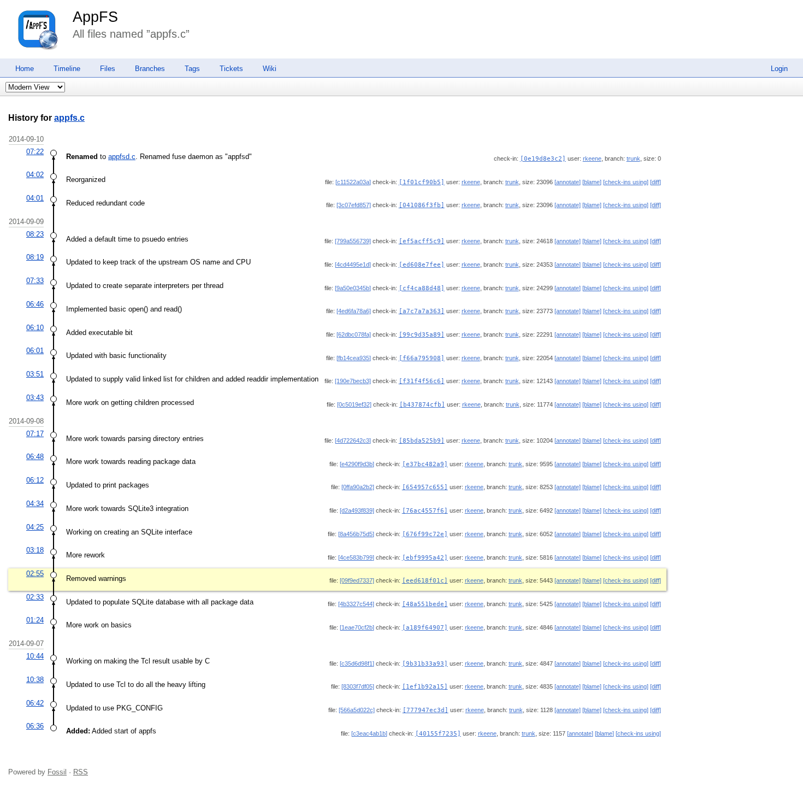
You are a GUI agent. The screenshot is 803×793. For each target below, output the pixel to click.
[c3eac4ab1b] (369, 733)
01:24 (35, 620)
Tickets (231, 68)
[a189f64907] (425, 627)
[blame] (591, 182)
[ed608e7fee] (422, 264)
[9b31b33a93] (425, 663)
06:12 (35, 480)
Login (779, 68)
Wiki (269, 68)
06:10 (35, 328)
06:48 (35, 457)
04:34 (35, 504)
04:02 (35, 175)
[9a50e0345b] (353, 288)
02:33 (35, 597)
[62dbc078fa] (353, 334)
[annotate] (567, 182)
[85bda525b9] (422, 440)
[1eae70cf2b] (357, 627)
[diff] (655, 182)
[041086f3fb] (422, 205)
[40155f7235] (438, 733)
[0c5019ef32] (354, 404)
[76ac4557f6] (425, 510)
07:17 (35, 434)
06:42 (35, 703)
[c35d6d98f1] (357, 663)
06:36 (35, 726)
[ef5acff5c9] (422, 241)
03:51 (35, 374)
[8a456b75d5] (356, 534)
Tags (192, 68)
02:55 (35, 573)
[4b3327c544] (356, 604)
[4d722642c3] (353, 440)
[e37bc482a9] (425, 464)
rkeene (592, 158)
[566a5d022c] (357, 710)
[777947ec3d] (425, 710)
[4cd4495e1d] (353, 264)
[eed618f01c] (425, 580)
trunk (633, 158)
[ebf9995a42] (425, 557)
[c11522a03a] (353, 182)
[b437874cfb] (422, 404)
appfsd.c (121, 156)
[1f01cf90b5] (422, 182)
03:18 (35, 550)
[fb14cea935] (353, 358)
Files (107, 68)
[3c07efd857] (353, 205)
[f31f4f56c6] (422, 381)
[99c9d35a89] (422, 334)
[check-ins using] (625, 182)
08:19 (35, 257)
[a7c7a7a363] (422, 311)
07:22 (35, 152)
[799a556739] (353, 241)
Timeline (67, 68)
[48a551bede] (425, 604)
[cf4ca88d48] (422, 288)
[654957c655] (425, 487)
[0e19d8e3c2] (543, 158)
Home (24, 68)
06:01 (35, 350)
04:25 (35, 527)
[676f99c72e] (425, 534)
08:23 (35, 234)
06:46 (35, 304)
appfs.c (69, 117)
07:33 (35, 281)
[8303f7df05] (357, 686)
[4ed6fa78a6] (353, 311)
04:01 (35, 198)
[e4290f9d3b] (357, 464)
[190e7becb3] (353, 381)
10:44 (35, 656)
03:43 (35, 397)
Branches (150, 68)
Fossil (57, 772)
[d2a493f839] (357, 510)
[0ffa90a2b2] (357, 487)
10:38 (35, 679)
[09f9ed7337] (357, 580)
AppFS (95, 17)
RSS (80, 772)
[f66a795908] (422, 358)
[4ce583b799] (356, 557)
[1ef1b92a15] (425, 686)
